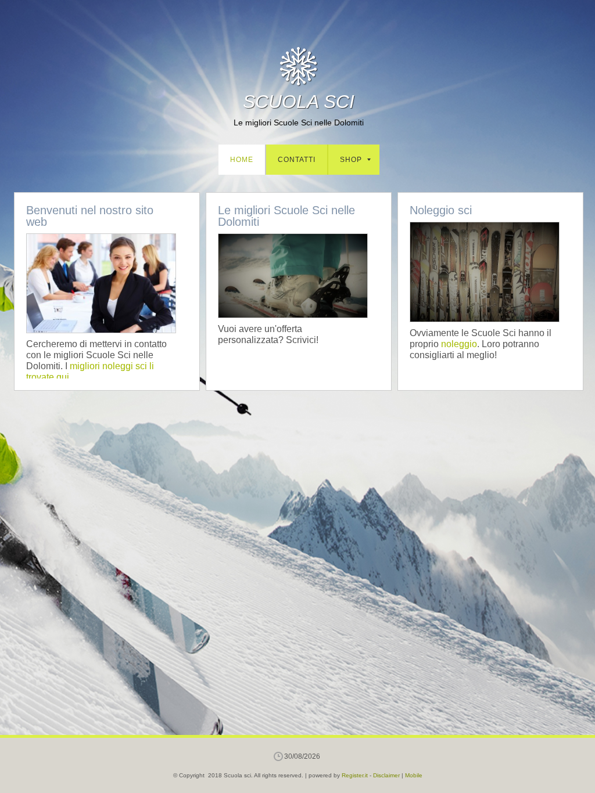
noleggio (459, 344)
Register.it (355, 775)
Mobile (413, 775)
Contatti (297, 160)
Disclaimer (386, 775)
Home (241, 160)
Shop (351, 160)
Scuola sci (298, 101)
